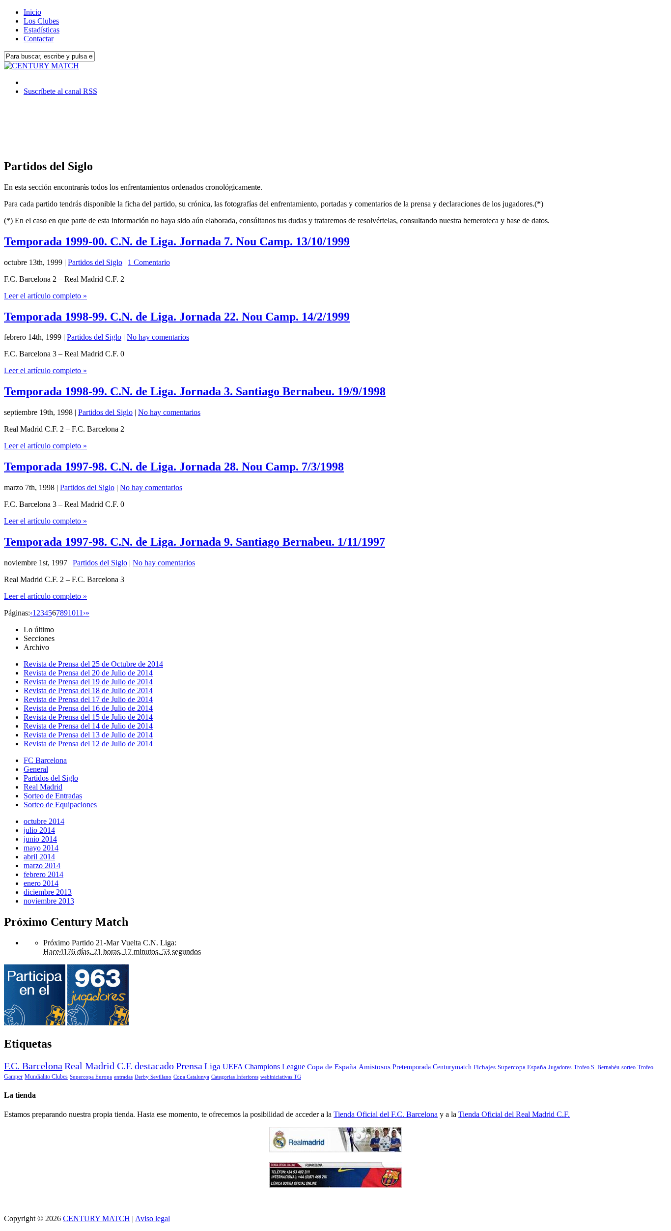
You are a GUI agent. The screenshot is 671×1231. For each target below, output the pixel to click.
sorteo (628, 1067)
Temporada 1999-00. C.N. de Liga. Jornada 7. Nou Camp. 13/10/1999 (177, 241)
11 (79, 613)
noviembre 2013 (49, 901)
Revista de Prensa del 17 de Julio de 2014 (88, 699)
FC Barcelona (45, 760)
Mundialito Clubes (46, 1076)
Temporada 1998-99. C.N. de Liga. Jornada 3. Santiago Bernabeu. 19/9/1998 (195, 391)
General (36, 769)
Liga (212, 1066)
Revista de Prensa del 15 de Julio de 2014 (88, 717)
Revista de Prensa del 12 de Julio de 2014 (88, 743)
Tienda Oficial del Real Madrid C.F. (514, 1114)
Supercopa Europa (91, 1077)
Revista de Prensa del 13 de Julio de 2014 (88, 735)
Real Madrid (43, 787)
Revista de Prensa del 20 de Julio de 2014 (88, 673)
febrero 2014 (43, 874)
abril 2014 (39, 856)
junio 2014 (40, 839)
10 (72, 613)
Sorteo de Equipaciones (60, 804)
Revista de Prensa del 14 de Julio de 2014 (88, 726)
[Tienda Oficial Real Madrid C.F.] (335, 1149)
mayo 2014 (41, 848)
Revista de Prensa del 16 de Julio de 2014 (88, 708)
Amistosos (375, 1067)
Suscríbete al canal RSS (60, 91)
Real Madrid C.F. (98, 1065)
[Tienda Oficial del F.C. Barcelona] (335, 1185)
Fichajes (485, 1067)
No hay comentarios (158, 337)
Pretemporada (411, 1067)
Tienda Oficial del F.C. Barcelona (386, 1114)
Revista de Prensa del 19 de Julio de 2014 (88, 681)
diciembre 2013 (48, 892)
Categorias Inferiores (234, 1077)
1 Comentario (149, 262)
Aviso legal (152, 1218)
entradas (123, 1077)
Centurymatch (452, 1067)
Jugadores (560, 1067)
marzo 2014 (42, 865)
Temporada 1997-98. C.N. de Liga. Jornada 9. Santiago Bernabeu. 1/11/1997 (194, 541)
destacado (154, 1065)
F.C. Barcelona (33, 1065)
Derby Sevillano (153, 1077)
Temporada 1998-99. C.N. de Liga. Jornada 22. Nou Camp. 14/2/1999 (177, 316)
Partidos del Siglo (95, 262)
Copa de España (332, 1066)
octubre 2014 (44, 821)
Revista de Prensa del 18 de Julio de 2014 (88, 690)
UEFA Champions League (264, 1066)
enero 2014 (41, 883)
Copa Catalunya (191, 1077)
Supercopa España (522, 1067)
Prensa (189, 1065)
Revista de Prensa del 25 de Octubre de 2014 (93, 664)
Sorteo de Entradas (53, 795)
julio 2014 (39, 830)
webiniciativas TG (280, 1077)
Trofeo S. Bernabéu (596, 1067)
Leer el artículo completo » (45, 296)
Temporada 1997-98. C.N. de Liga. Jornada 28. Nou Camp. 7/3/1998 (174, 466)
